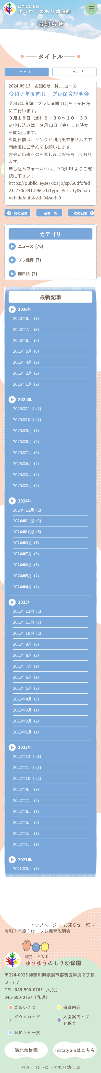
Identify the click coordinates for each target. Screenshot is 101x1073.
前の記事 (20, 213)
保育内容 (72, 1007)
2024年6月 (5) (26, 565)
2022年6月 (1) (26, 811)
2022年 (24, 747)
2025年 (24, 399)
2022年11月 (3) (27, 767)
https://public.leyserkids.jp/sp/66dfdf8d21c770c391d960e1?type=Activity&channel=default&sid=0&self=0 (49, 190)
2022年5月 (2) (26, 822)
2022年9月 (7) (26, 789)
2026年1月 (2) (26, 384)
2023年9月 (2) (26, 644)
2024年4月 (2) (26, 587)
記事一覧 (50, 213)
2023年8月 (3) (26, 655)
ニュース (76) (30, 246)
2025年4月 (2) (26, 463)
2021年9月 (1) (26, 868)
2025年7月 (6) (26, 452)
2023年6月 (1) (26, 677)
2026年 (24, 309)
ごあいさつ (25, 1007)
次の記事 (80, 213)
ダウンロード (27, 1017)
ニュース (68, 86)
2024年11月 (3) (27, 521)
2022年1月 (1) (26, 844)
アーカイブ (74, 72)
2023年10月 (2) (27, 633)
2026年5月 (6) (26, 351)
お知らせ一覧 (46, 86)
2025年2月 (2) (26, 485)
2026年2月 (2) (26, 373)
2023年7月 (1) (26, 666)
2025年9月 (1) (26, 430)
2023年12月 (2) (27, 611)
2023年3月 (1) (26, 710)
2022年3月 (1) (26, 833)
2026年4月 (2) (26, 362)
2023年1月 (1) (26, 732)
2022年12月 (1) (27, 756)
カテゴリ (26, 72)
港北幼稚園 (26, 1050)
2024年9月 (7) (26, 543)
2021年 (24, 860)
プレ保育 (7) (29, 260)
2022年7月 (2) (26, 800)
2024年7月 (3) (26, 554)
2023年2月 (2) (26, 721)
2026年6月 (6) (26, 340)
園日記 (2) (27, 273)
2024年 (24, 501)
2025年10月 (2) (27, 419)
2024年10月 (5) (27, 532)
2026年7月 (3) (26, 329)
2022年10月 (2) (27, 778)
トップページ (43, 924)
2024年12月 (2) (27, 510)
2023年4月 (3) (26, 699)
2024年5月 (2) (26, 576)
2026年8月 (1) (26, 318)
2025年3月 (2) (26, 474)
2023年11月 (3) (27, 622)
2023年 (24, 602)
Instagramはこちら (75, 1050)
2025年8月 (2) (26, 441)
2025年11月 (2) (27, 408)
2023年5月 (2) (26, 688)
